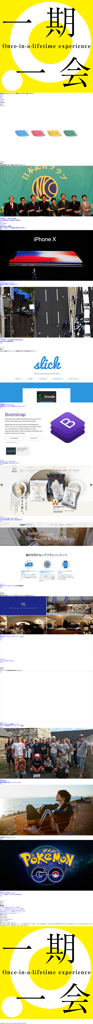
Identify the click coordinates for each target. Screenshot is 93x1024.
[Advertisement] (43, 116)
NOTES (1, 101)
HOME (1, 94)
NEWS (1, 96)
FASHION (2, 99)
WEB (1, 98)
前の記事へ (2, 161)
